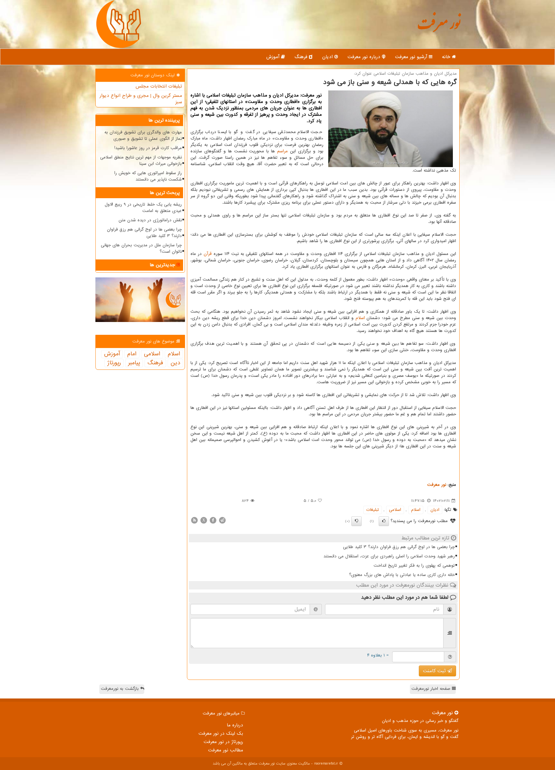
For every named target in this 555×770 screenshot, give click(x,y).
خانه (447, 56)
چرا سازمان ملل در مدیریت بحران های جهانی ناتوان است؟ (141, 248)
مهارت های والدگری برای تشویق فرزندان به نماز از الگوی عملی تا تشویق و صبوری (143, 135)
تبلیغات (372, 510)
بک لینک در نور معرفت (220, 733)
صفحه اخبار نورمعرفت (431, 689)
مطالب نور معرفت (225, 750)
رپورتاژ (114, 363)
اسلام (360, 318)
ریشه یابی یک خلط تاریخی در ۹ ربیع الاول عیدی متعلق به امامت (143, 207)
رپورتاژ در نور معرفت (223, 741)
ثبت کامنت (435, 671)
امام (132, 354)
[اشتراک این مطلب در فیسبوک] (213, 520)
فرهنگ (302, 56)
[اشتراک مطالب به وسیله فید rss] (194, 520)
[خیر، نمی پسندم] (356, 521)
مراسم (282, 151)
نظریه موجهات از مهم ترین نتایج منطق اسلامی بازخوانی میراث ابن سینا (141, 160)
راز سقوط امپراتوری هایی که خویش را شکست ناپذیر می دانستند (148, 176)
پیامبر (134, 363)
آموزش (273, 56)
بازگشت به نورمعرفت (120, 689)
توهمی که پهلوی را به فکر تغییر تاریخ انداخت (414, 566)
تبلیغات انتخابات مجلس (159, 86)
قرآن (208, 254)
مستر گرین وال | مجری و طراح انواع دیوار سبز (141, 99)
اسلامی (395, 510)
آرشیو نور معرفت (412, 56)
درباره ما (235, 725)
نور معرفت (439, 27)
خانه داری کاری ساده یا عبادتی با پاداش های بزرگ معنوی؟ (402, 575)
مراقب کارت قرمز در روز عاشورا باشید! (148, 148)
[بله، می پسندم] (384, 521)
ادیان (328, 56)
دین (175, 363)
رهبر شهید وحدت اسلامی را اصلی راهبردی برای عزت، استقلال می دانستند (389, 556)
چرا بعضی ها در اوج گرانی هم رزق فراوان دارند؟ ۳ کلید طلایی (399, 547)
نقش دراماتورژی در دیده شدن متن (150, 220)
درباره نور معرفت (365, 56)
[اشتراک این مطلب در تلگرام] (222, 520)
